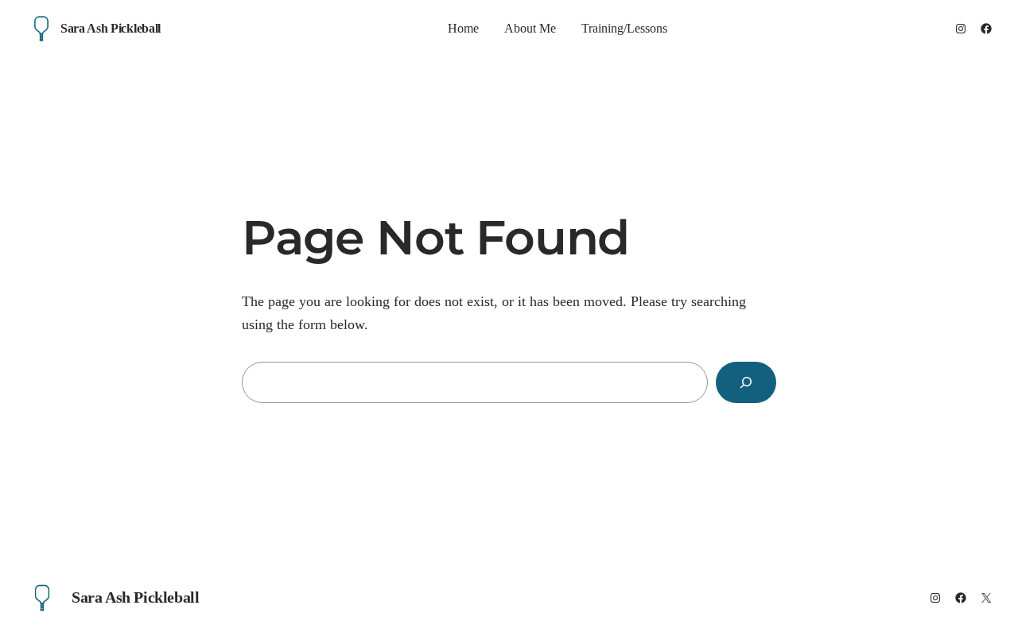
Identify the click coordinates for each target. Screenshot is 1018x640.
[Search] (746, 382)
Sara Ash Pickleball (110, 28)
